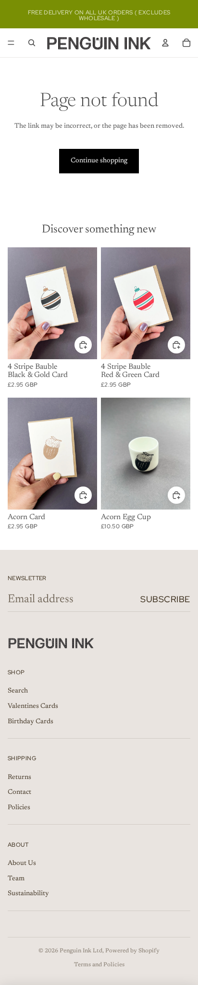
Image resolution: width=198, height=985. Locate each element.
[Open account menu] (165, 42)
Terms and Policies (99, 965)
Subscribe (165, 599)
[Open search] (31, 42)
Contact (19, 792)
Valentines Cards (33, 706)
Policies (19, 807)
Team (16, 879)
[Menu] (11, 43)
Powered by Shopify (132, 951)
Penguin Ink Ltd (81, 951)
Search (18, 691)
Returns (19, 777)
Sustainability (28, 893)
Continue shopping (99, 161)
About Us (22, 863)
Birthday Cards (30, 721)
